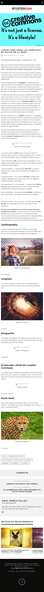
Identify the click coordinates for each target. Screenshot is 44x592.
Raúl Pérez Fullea (10, 55)
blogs (4, 456)
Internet (15, 463)
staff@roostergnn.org (22, 568)
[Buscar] (42, 2)
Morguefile (4, 357)
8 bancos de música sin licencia (22, 484)
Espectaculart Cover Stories (12, 459)
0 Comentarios (27, 60)
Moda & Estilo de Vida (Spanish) (11, 60)
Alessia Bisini (5, 553)
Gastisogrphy (5, 274)
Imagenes (5, 463)
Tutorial (25, 463)
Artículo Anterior (22, 481)
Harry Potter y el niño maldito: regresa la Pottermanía (15, 551)
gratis (29, 459)
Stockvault (4, 448)
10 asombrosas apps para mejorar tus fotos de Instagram (22, 490)
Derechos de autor (16, 456)
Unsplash (4, 329)
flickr (35, 372)
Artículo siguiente (22, 487)
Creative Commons (7, 394)
